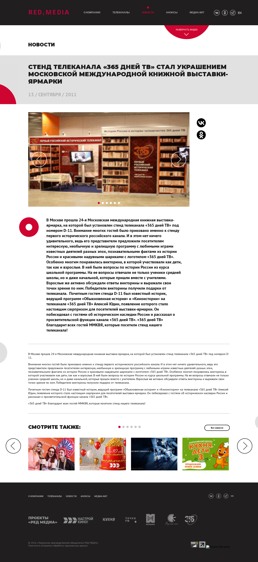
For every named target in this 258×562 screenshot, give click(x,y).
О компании (92, 12)
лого (49, 12)
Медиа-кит (197, 12)
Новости (148, 12)
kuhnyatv (109, 519)
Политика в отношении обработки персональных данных (58, 545)
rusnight (171, 519)
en (239, 13)
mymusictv (151, 519)
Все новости (217, 427)
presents (42, 519)
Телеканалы (121, 12)
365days (191, 519)
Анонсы (172, 12)
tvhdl (131, 519)
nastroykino (78, 519)
